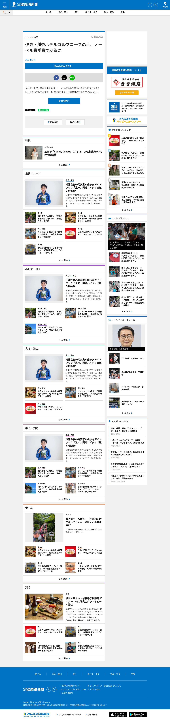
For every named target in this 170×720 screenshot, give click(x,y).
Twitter (156, 5)
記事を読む (64, 101)
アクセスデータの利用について (74, 689)
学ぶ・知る (109, 12)
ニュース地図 (31, 37)
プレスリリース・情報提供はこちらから (105, 686)
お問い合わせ (95, 689)
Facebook (150, 5)
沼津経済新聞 (24, 4)
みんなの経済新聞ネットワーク (36, 715)
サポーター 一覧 (127, 92)
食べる (49, 12)
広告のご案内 (67, 693)
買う (77, 12)
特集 (123, 12)
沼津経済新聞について (71, 686)
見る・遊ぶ (63, 12)
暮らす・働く (91, 12)
